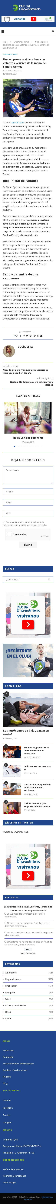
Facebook (8, 1107)
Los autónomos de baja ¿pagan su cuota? (26, 732)
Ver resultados (28, 953)
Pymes (29, 1018)
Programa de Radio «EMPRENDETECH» (22, 1146)
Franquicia (29, 992)
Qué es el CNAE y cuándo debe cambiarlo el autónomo (37, 787)
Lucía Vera (17, 70)
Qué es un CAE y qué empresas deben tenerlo (37, 805)
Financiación (29, 985)
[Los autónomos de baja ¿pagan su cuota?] (28, 710)
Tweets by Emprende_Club (16, 831)
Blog (5, 1083)
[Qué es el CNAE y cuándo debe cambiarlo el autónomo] (12, 789)
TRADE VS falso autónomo (28, 437)
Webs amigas (9, 1182)
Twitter (6, 1115)
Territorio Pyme (10, 1139)
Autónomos (29, 972)
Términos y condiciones (14, 1175)
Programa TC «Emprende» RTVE (18, 1152)
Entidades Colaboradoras (15, 1070)
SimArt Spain (17, 122)
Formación (8, 1057)
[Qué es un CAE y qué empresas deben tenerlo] (12, 808)
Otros (29, 1011)
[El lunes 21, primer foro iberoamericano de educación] (12, 752)
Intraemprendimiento (29, 1005)
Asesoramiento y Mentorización (18, 1063)
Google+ (7, 1122)
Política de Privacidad (13, 1169)
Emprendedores (21, 41)
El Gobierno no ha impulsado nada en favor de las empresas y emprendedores (28, 943)
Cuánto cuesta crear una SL (37, 768)
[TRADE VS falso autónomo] (28, 418)
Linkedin (7, 1100)
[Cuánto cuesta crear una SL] (12, 771)
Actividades (8, 1050)
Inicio (5, 41)
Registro (7, 1076)
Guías (29, 998)
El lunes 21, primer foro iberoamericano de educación (36, 750)
